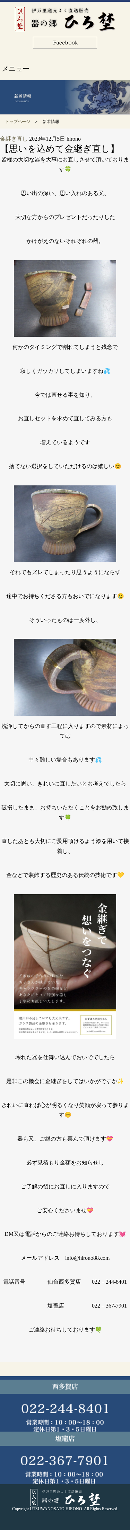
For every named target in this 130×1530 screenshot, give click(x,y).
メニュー (15, 68)
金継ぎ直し (14, 139)
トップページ (17, 121)
